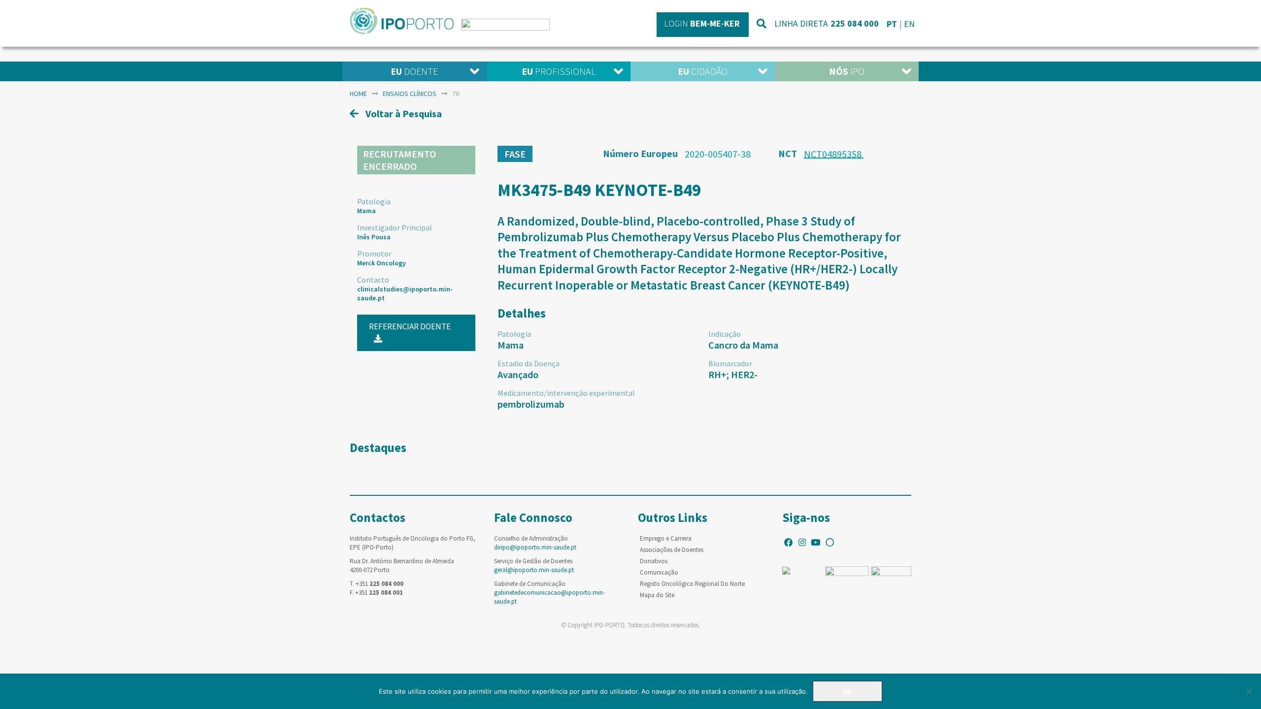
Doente (414, 71)
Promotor (374, 253)
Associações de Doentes (671, 550)
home (358, 93)
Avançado (518, 374)
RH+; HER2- (733, 374)
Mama (366, 210)
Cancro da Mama (743, 345)
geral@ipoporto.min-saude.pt (534, 570)
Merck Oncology (381, 262)
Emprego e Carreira (666, 538)
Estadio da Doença (529, 363)
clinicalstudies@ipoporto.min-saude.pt (405, 293)
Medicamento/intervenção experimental (566, 393)
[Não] (1249, 691)
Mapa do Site (657, 595)
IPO (846, 71)
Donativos (653, 561)
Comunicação (659, 572)
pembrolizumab (531, 404)
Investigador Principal (394, 227)
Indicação (724, 334)
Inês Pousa (374, 236)
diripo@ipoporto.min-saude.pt (535, 547)
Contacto (373, 280)
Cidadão (703, 71)
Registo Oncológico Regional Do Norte (692, 584)
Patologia (374, 201)
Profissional (559, 71)
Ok (847, 691)
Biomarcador (730, 363)
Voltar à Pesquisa (403, 113)
